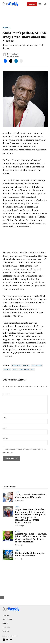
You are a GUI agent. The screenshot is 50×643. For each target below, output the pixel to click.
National (7, 28)
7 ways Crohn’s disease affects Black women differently (30, 496)
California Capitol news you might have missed (29, 554)
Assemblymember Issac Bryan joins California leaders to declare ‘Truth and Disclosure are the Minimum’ (31, 537)
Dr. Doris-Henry (37, 365)
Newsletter (6, 615)
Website (5, 438)
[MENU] (40, 4)
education (7, 369)
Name (5, 417)
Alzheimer (26, 365)
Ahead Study (16, 365)
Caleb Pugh (13, 54)
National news (24, 369)
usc (32, 369)
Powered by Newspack (10, 636)
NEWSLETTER (32, 4)
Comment (6, 394)
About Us (5, 623)
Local (17, 492)
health (15, 369)
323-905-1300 (7, 619)
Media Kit (6, 631)
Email (5, 428)
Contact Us (6, 627)
